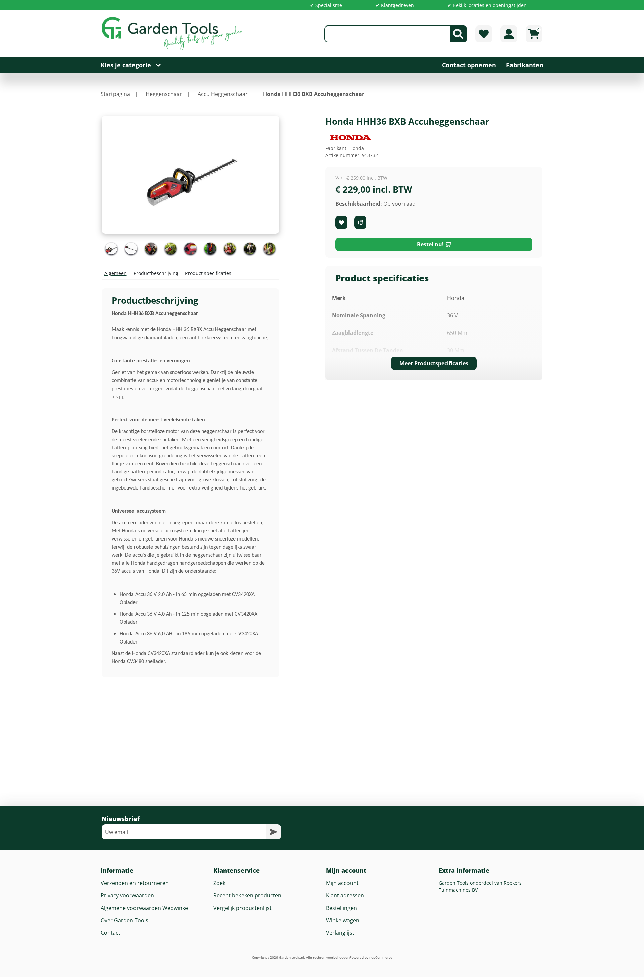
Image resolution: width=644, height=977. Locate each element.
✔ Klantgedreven (395, 5)
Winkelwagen (342, 920)
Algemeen (115, 273)
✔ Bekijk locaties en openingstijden (487, 5)
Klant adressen (345, 895)
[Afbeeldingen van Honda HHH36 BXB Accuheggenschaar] (111, 248)
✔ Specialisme (326, 5)
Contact (110, 932)
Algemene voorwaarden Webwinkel (145, 908)
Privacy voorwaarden (127, 895)
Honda (356, 148)
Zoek (219, 883)
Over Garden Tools (124, 920)
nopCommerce (380, 957)
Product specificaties (208, 273)
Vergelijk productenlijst (242, 908)
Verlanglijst (340, 932)
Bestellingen (341, 908)
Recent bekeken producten (247, 895)
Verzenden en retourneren (135, 883)
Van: (340, 177)
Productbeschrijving (155, 273)
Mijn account (342, 883)
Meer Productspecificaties (433, 363)
